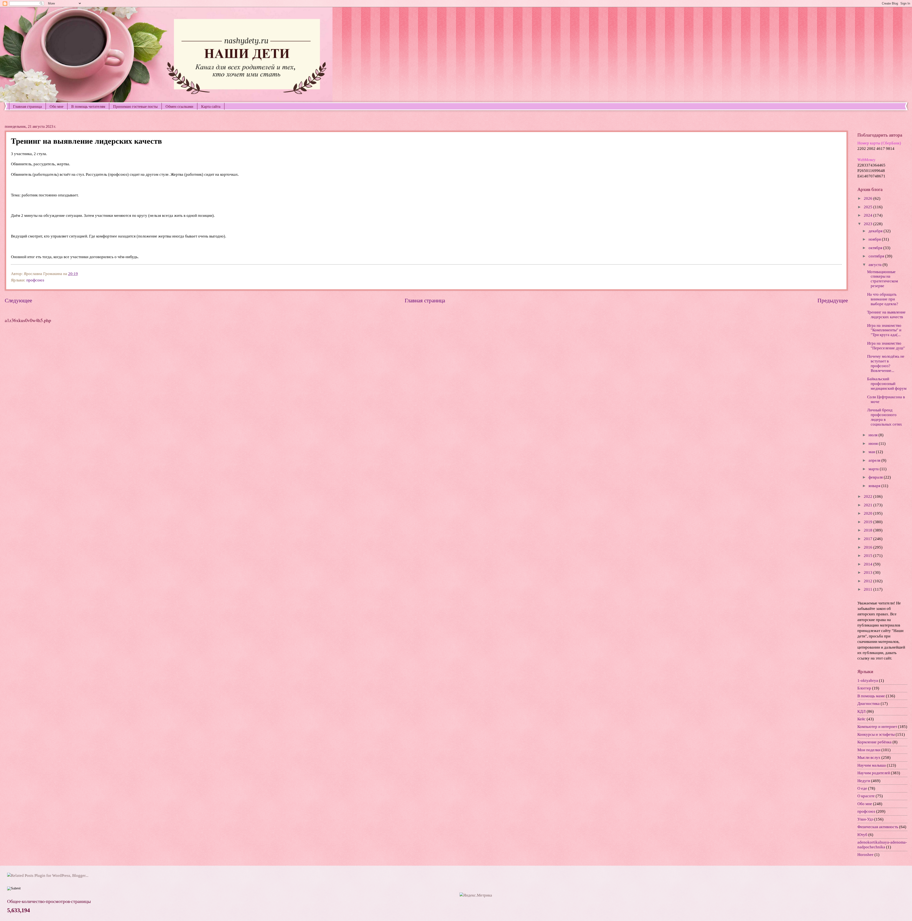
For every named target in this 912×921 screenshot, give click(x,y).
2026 (868, 198)
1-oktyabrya (867, 680)
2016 (868, 547)
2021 (868, 505)
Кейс (861, 719)
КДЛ (861, 711)
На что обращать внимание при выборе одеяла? (882, 299)
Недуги (863, 781)
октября (876, 248)
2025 (868, 207)
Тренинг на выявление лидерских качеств (886, 314)
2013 (868, 572)
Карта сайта (210, 106)
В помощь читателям (88, 106)
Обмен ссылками (179, 106)
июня (874, 443)
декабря (876, 231)
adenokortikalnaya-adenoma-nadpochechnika (882, 844)
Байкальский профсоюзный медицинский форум (887, 384)
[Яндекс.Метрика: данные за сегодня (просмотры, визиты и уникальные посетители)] (476, 895)
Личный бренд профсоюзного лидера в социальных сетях (884, 417)
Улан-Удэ (865, 819)
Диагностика (868, 703)
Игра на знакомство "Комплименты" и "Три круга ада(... (884, 330)
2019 (868, 522)
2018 (868, 530)
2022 (868, 496)
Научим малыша (871, 765)
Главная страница (27, 106)
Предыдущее (832, 300)
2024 (868, 215)
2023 (868, 224)
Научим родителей (873, 773)
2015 (868, 555)
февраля (876, 477)
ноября (875, 239)
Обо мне (56, 106)
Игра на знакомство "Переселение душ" (886, 345)
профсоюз (35, 280)
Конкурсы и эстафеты (876, 734)
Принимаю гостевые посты (135, 106)
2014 (868, 564)
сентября (877, 256)
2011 (868, 589)
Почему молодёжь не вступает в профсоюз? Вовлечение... (885, 363)
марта (874, 469)
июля (874, 435)
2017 (868, 538)
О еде (862, 788)
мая (872, 452)
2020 (868, 513)
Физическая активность (877, 827)
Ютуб (862, 834)
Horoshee (865, 854)
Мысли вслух (868, 757)
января (875, 486)
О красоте (866, 796)
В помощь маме (871, 696)
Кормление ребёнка (874, 742)
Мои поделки (868, 750)
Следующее (18, 300)
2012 (868, 581)
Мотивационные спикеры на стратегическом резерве (882, 279)
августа (876, 264)
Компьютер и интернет (877, 726)
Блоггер (864, 688)
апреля (875, 460)
